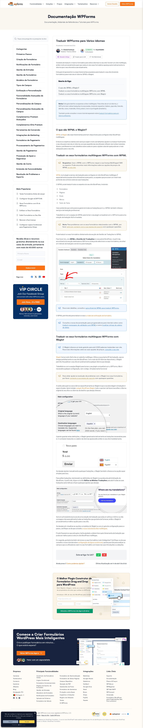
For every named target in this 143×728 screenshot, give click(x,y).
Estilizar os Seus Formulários (29, 210)
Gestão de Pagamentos (26, 150)
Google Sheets (88, 678)
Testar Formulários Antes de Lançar (32, 194)
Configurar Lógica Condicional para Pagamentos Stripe (30, 226)
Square (85, 700)
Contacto (16, 681)
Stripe (85, 695)
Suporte (109, 676)
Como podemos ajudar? (75, 563)
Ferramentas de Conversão (28, 130)
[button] (98, 554)
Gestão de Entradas (25, 70)
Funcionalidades (36, 4)
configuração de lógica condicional (90, 542)
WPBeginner (111, 686)
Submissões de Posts (67, 686)
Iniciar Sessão (112, 4)
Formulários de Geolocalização (70, 676)
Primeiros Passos (24, 54)
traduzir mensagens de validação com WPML (79, 325)
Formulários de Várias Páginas (69, 678)
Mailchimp (86, 676)
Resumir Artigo (64, 57)
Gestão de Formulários (26, 75)
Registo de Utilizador (67, 697)
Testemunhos (83, 4)
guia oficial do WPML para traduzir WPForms (102, 308)
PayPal (85, 697)
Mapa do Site (45, 715)
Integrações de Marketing (27, 135)
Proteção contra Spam (67, 692)
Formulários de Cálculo (43, 701)
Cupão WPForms (55, 715)
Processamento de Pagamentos (30, 145)
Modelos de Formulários (27, 80)
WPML (58, 135)
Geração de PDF (65, 684)
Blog (14, 689)
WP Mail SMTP (111, 689)
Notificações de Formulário (28, 64)
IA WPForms (64, 703)
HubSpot (86, 684)
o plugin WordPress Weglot (85, 388)
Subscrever (31, 268)
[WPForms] (15, 4)
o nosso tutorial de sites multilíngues (94, 528)
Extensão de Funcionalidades (29, 169)
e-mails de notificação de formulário (98, 316)
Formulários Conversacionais (45, 683)
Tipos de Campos (24, 85)
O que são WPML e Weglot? (68, 88)
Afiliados (16, 686)
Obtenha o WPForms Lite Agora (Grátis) (74, 611)
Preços (59, 4)
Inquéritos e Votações (67, 695)
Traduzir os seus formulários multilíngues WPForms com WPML (81, 91)
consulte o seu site (112, 350)
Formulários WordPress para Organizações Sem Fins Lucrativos (114, 699)
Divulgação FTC (18, 692)
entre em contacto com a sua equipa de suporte (84, 227)
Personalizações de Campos (28, 103)
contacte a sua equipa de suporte (82, 378)
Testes (62, 700)
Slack (85, 689)
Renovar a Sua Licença (27, 220)
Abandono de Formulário (44, 693)
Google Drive (87, 686)
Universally (110, 695)
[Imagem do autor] (58, 51)
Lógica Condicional (42, 680)
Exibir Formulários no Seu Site (30, 215)
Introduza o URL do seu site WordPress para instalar (74, 594)
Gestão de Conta (23, 164)
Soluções (49, 4)
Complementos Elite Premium (29, 125)
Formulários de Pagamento (28, 140)
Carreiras (16, 676)
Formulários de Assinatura (68, 689)
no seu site (72, 167)
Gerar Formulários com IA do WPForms (29, 204)
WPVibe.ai (110, 684)
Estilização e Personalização (28, 90)
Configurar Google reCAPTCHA (30, 199)
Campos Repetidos (66, 681)
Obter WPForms (127, 4)
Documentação (112, 678)
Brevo (85, 692)
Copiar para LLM (80, 57)
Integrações (68, 4)
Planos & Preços (112, 681)
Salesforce (86, 681)
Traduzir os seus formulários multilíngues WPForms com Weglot (82, 94)
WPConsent (110, 692)
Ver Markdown (96, 57)
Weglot (64, 135)
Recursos (93, 4)
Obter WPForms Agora (29, 653)
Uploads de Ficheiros (43, 698)
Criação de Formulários (26, 59)
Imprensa (16, 684)
